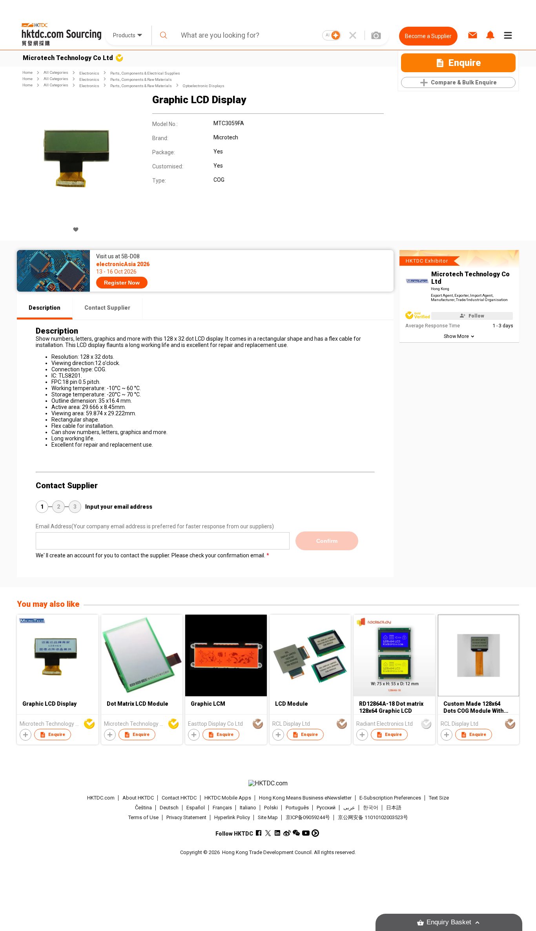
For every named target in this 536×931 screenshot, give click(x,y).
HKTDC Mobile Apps (227, 798)
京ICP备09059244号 (308, 817)
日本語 (393, 808)
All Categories (56, 72)
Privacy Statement (186, 817)
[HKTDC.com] (268, 783)
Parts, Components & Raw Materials (141, 79)
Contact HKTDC (179, 798)
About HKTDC (138, 798)
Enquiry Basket (449, 922)
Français (222, 808)
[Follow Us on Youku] (315, 833)
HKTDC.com (101, 798)
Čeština (143, 808)
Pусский (326, 808)
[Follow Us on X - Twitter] (268, 833)
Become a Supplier (428, 36)
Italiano (248, 808)
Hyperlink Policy (232, 817)
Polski (271, 808)
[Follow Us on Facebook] (259, 833)
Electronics (89, 73)
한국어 (370, 808)
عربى (349, 808)
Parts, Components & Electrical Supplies (145, 73)
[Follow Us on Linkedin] (277, 833)
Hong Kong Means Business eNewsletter (305, 798)
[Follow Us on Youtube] (306, 833)
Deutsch (169, 808)
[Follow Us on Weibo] (287, 833)
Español (195, 808)
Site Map (268, 817)
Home (27, 72)
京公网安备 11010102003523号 (373, 817)
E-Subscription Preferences (390, 798)
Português (297, 808)
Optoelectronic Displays (203, 86)
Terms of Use (143, 817)
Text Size (439, 798)
